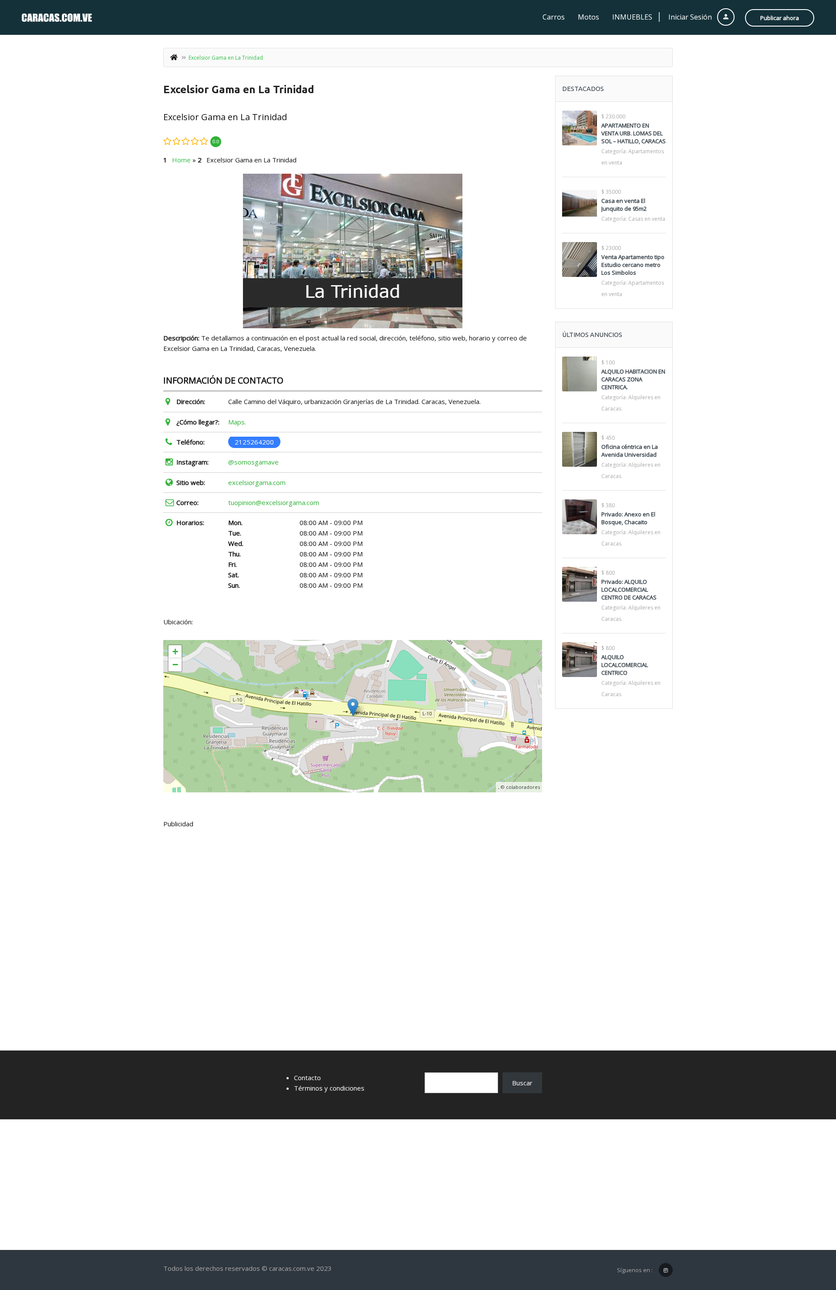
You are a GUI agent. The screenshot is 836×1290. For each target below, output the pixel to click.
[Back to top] (808, 1235)
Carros (554, 17)
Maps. (237, 422)
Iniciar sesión (691, 17)
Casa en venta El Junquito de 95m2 (624, 204)
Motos (588, 17)
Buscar (522, 1082)
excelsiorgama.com (257, 482)
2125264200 (254, 442)
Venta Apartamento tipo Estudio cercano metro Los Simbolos (632, 264)
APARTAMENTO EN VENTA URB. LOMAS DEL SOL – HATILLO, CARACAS (633, 133)
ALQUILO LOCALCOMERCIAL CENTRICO (624, 665)
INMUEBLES (632, 17)
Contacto (307, 1077)
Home (181, 159)
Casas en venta (646, 218)
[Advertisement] (352, 900)
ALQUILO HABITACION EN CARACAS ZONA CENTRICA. (633, 379)
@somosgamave (253, 462)
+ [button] (175, 651)
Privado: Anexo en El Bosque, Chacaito (628, 518)
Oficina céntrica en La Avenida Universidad (629, 450)
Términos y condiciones (329, 1088)
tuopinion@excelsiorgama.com (273, 502)
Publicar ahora (779, 18)
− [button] (175, 664)
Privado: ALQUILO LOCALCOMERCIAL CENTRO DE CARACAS (629, 589)
